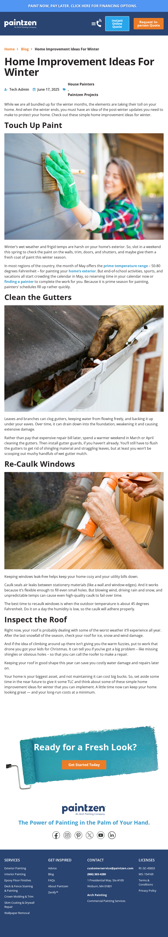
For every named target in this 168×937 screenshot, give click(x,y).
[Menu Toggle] (93, 23)
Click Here (81, 6)
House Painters (81, 84)
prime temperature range (125, 265)
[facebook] (56, 835)
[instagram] (67, 835)
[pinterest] (78, 835)
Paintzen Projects (83, 94)
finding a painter (19, 281)
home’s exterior (82, 271)
